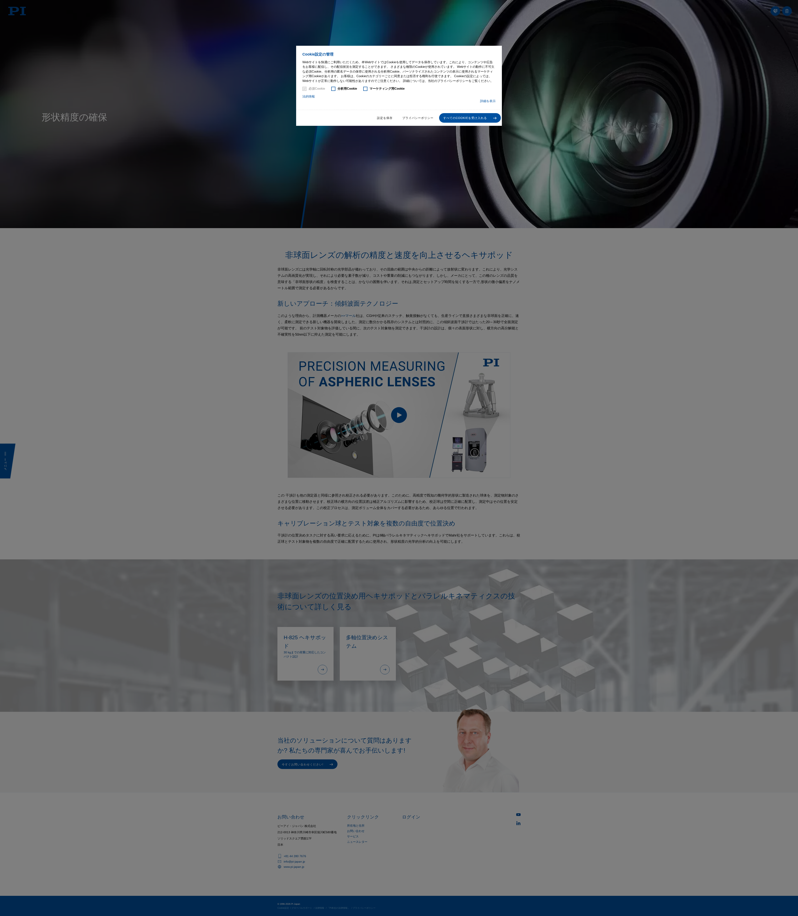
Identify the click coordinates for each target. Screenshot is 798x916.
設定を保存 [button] (385, 118)
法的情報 (308, 96)
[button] (470, 118)
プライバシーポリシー (417, 118)
